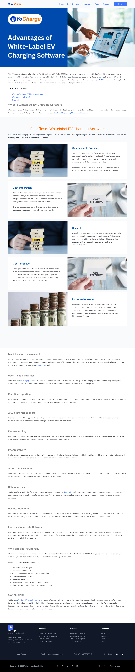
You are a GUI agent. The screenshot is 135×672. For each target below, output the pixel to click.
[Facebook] (72, 666)
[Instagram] (77, 666)
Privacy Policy (103, 666)
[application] (91, 4)
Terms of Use (115, 666)
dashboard (42, 365)
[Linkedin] (63, 666)
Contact (103, 639)
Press (102, 641)
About (103, 633)
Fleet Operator (44, 639)
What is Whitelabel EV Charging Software (27, 94)
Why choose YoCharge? (21, 97)
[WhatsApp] (58, 666)
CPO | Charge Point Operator (48, 636)
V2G (71, 639)
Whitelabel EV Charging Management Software (70, 113)
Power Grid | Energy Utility (47, 633)
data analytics (69, 492)
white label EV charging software (106, 80)
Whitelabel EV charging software (29, 600)
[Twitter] (67, 666)
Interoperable (74, 636)
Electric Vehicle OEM (45, 641)
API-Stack (82, 633)
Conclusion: (16, 100)
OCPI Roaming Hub (76, 641)
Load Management (80, 639)
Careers (103, 636)
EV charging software (28, 381)
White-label (73, 633)
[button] (120, 4)
